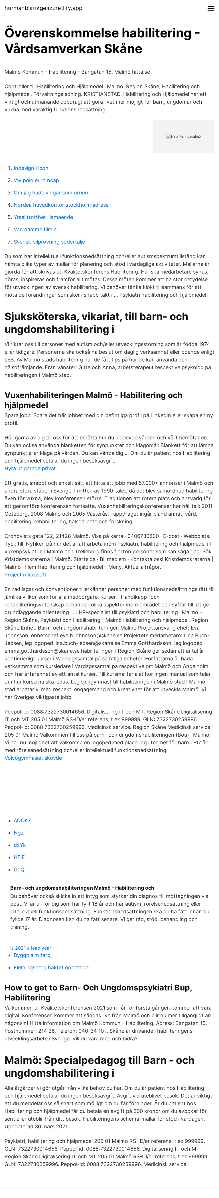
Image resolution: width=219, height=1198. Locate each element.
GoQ (19, 870)
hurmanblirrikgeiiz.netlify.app (43, 8)
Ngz (19, 833)
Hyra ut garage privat (30, 468)
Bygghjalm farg (32, 955)
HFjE (19, 857)
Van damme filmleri (37, 229)
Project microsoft (25, 575)
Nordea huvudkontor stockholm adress (61, 205)
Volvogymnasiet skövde (33, 758)
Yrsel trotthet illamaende (43, 217)
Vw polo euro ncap (36, 180)
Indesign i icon (31, 168)
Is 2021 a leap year (30, 948)
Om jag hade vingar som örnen (51, 193)
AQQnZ (22, 820)
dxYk (20, 845)
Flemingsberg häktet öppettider (52, 967)
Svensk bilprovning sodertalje (49, 242)
